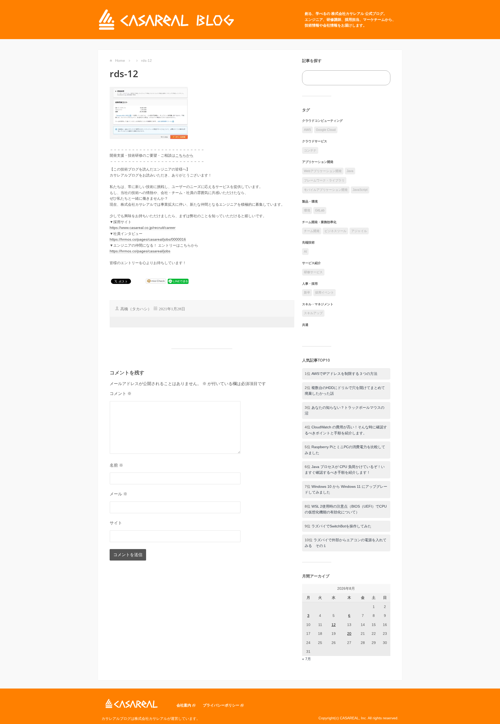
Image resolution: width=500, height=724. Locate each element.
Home (120, 60)
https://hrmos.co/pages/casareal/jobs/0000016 (148, 239)
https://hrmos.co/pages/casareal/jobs (140, 251)
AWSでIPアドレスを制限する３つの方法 (344, 374)
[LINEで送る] (178, 281)
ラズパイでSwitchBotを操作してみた (341, 526)
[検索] (380, 78)
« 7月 (306, 659)
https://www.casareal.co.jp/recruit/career (143, 228)
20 (349, 633)
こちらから (184, 155)
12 (334, 625)
